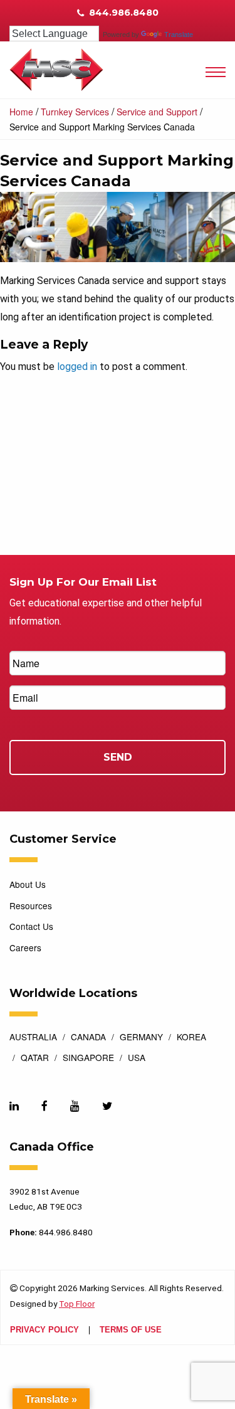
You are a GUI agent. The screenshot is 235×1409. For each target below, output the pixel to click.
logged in (77, 366)
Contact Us (31, 926)
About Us (27, 884)
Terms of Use (131, 1330)
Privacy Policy (44, 1330)
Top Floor (77, 1304)
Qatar (35, 1058)
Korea (191, 1038)
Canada (88, 1038)
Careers (25, 947)
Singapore (88, 1058)
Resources (30, 905)
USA (136, 1058)
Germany (141, 1038)
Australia (33, 1038)
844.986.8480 (122, 12)
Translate (178, 34)
